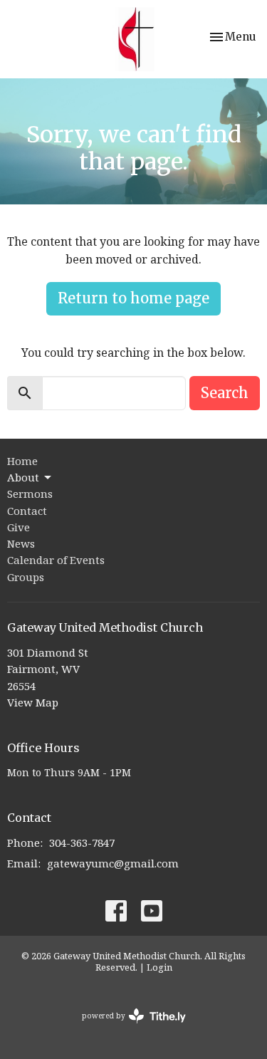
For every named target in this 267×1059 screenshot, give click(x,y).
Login (159, 967)
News (21, 543)
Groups (25, 577)
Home (22, 461)
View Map (32, 702)
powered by (126, 1028)
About (23, 477)
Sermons (30, 493)
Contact (27, 511)
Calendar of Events (56, 560)
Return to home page (133, 298)
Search (224, 393)
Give (18, 527)
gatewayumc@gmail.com (113, 863)
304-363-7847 (82, 842)
